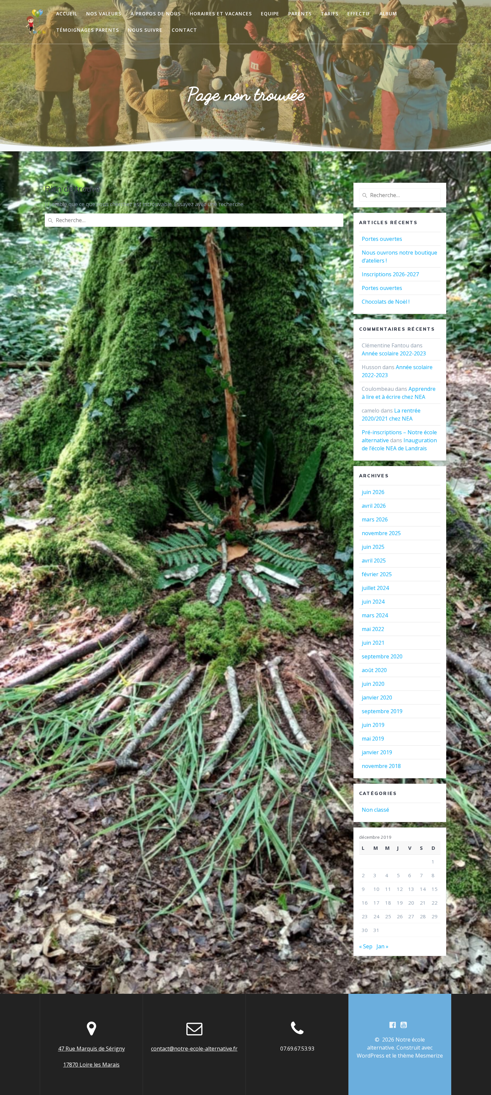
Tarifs (329, 13)
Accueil (66, 13)
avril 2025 (374, 560)
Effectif (358, 13)
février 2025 (377, 574)
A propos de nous (156, 13)
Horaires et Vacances (221, 13)
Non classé (375, 809)
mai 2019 (373, 738)
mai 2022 (373, 629)
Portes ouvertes (382, 239)
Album (388, 13)
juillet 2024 (375, 588)
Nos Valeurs (103, 13)
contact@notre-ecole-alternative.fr (194, 1048)
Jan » (382, 946)
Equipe (270, 13)
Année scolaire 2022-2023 (394, 353)
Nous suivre (145, 30)
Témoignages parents (87, 30)
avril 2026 (374, 505)
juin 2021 (373, 642)
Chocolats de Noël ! (386, 301)
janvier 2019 (377, 752)
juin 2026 (373, 492)
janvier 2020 (377, 697)
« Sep (365, 946)
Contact (184, 30)
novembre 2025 (381, 533)
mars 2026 (375, 519)
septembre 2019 (382, 711)
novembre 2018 (381, 766)
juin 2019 (373, 725)
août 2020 (374, 670)
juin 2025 (373, 547)
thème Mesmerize (420, 1055)
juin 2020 (373, 683)
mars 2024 (375, 615)
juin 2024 (373, 601)
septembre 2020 (382, 656)
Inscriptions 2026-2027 (390, 274)
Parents (300, 13)
